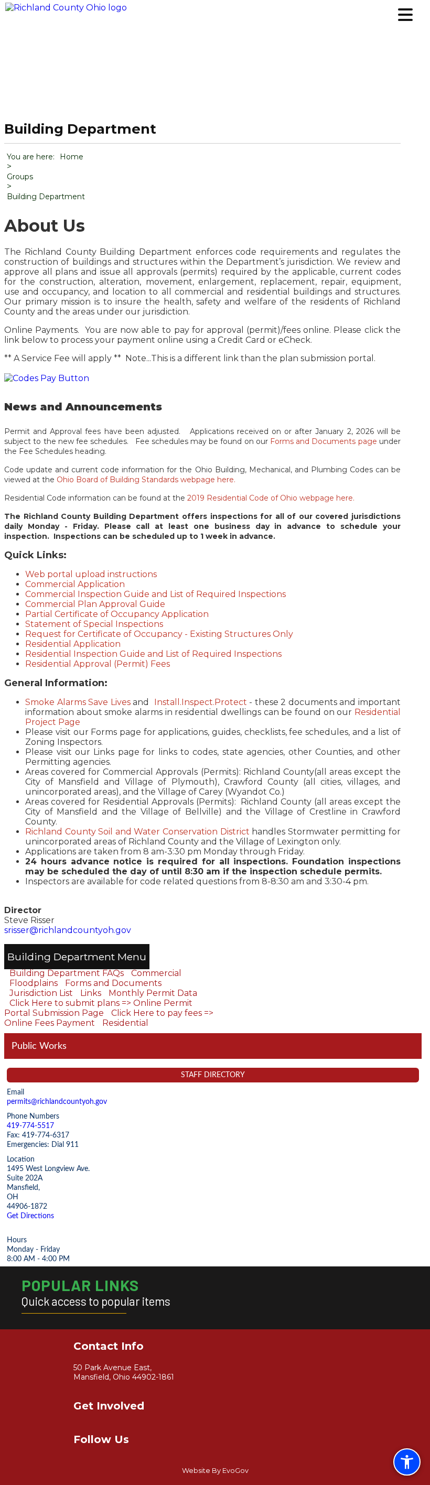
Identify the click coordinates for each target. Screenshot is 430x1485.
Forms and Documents (113, 983)
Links (90, 993)
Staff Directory (213, 1075)
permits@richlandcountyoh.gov (57, 1101)
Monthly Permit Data (153, 993)
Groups (20, 176)
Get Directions (30, 1216)
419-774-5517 (30, 1126)
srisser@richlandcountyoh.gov (67, 930)
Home (71, 156)
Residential (125, 1023)
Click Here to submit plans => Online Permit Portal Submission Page (98, 1008)
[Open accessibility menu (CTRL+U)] (407, 1462)
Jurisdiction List (41, 993)
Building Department (61, 956)
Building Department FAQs (66, 973)
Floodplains (33, 983)
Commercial (156, 973)
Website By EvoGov (215, 1471)
